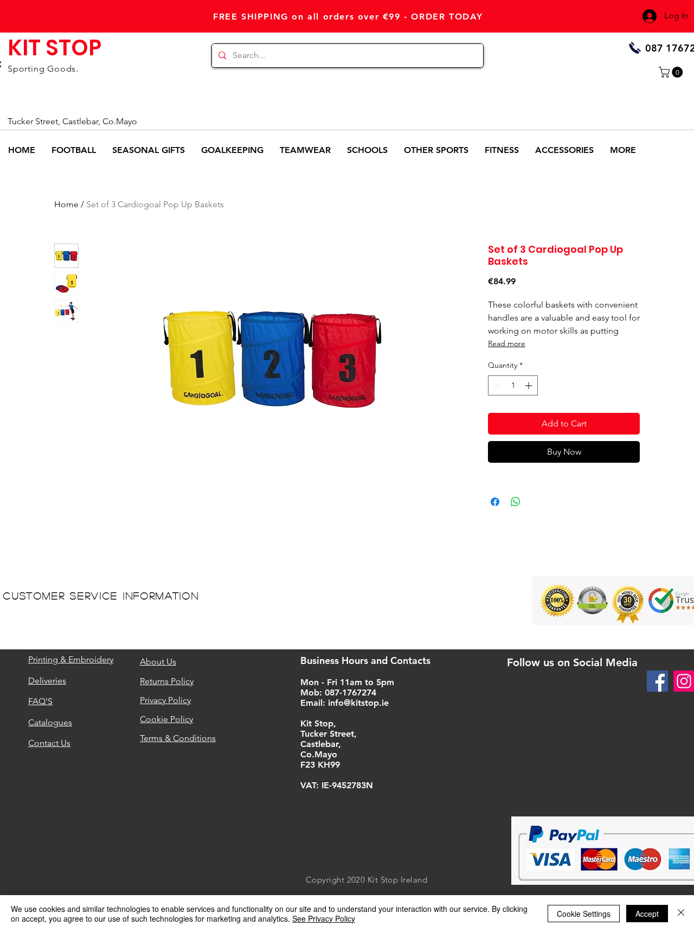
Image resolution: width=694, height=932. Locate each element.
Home (66, 204)
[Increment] (529, 385)
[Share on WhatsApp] (515, 501)
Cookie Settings (584, 913)
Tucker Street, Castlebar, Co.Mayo (72, 121)
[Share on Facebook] (495, 501)
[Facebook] (657, 681)
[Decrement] (496, 385)
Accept (647, 913)
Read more (506, 343)
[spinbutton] (513, 385)
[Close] (680, 913)
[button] (672, 72)
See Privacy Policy (323, 918)
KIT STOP (54, 48)
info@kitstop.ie (358, 703)
